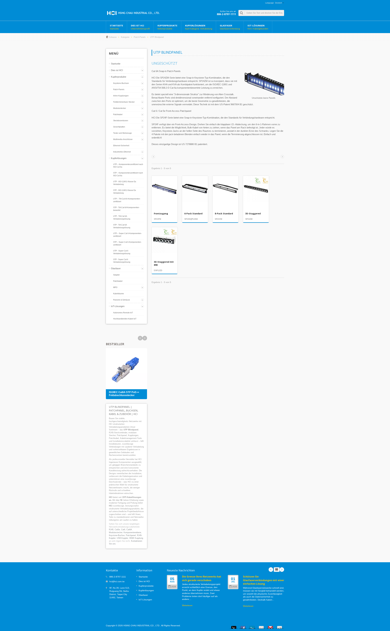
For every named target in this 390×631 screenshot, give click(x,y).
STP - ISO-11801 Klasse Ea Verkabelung (124, 191)
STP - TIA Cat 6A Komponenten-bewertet (126, 208)
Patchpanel (131, 535)
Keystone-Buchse (117, 535)
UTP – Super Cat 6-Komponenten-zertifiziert (127, 234)
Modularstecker (119, 108)
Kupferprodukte (167, 27)
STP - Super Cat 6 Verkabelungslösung (121, 260)
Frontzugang (161, 213)
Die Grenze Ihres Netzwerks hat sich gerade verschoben (201, 578)
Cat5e (117, 529)
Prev (144, 338)
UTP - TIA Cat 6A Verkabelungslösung (121, 217)
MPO (115, 287)
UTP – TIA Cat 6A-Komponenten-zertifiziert (126, 200)
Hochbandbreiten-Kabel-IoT (124, 319)
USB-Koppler (122, 538)
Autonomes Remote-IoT (123, 313)
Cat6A (129, 529)
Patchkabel (117, 114)
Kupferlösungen (198, 27)
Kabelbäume (118, 294)
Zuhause (113, 37)
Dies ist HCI (140, 27)
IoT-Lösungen (258, 27)
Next (140, 338)
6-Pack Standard (193, 213)
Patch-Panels (140, 37)
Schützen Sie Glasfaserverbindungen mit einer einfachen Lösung (263, 580)
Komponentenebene (132, 532)
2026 (173, 587)
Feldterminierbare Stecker (124, 102)
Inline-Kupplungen (121, 96)
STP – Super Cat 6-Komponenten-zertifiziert (127, 243)
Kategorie (125, 37)
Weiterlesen (187, 605)
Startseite (116, 27)
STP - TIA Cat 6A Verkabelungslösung (121, 226)
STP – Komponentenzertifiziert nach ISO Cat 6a (128, 174)
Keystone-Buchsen (121, 83)
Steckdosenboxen (120, 121)
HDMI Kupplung (136, 538)
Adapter (116, 275)
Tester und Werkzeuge (122, 133)
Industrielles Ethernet (122, 152)
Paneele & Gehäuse (121, 300)
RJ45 (111, 529)
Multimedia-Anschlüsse (123, 139)
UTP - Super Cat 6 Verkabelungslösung (121, 252)
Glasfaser (230, 27)
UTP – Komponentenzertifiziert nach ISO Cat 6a (128, 165)
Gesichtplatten (119, 127)
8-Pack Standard (224, 213)
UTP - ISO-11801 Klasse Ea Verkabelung (124, 183)
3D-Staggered (253, 213)
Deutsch (278, 3)
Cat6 (123, 529)
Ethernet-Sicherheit (121, 146)
